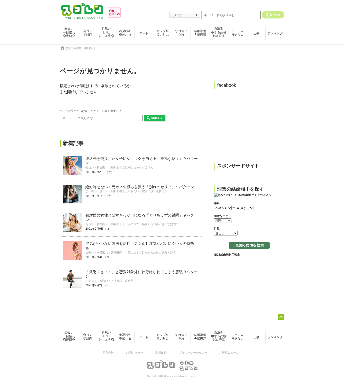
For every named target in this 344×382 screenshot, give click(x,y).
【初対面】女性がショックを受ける (130, 167)
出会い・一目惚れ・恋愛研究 (103, 252)
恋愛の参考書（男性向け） (81, 48)
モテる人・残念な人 (98, 281)
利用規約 (161, 352)
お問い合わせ (134, 352)
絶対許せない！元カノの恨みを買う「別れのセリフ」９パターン (139, 187)
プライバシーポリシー (193, 352)
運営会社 (108, 352)
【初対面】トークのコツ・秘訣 (127, 224)
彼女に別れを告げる (154, 191)
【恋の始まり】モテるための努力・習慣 (150, 252)
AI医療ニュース (229, 352)
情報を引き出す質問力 (164, 224)
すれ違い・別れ (95, 191)
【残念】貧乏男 (123, 281)
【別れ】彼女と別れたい (123, 191)
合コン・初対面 (95, 167)
